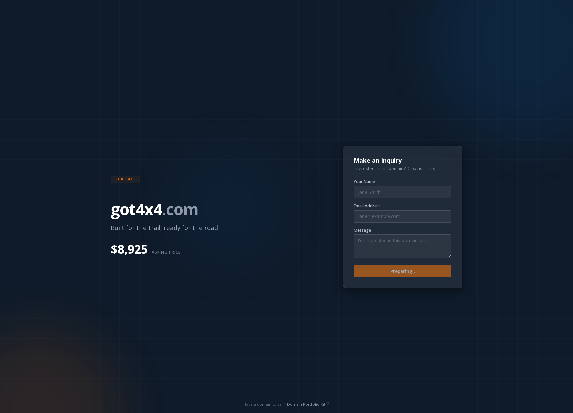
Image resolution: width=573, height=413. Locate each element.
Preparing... (402, 271)
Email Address (367, 206)
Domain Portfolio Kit (306, 404)
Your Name (364, 181)
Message (362, 230)
